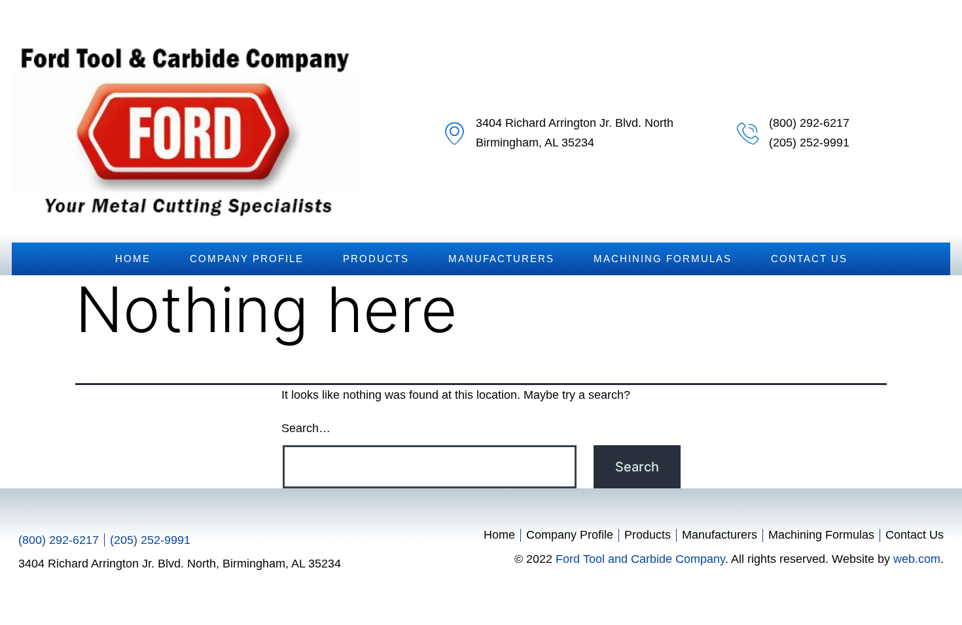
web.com (916, 559)
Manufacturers (501, 258)
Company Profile (247, 258)
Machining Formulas (663, 258)
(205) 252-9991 (809, 142)
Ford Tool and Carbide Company (640, 559)
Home (133, 258)
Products (376, 258)
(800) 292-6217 (809, 122)
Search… (305, 428)
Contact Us (809, 258)
